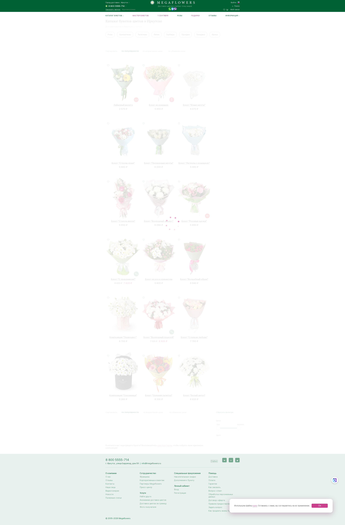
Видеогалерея (112, 470)
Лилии (156, 34)
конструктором (164, 424)
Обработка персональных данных (220, 474)
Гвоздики (200, 34)
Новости (109, 473)
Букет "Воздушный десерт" (158, 219)
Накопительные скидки (185, 455)
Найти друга (145, 475)
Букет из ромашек (158, 103)
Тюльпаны (142, 34)
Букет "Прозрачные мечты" (158, 161)
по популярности (130, 50)
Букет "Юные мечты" (194, 103)
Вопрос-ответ (215, 470)
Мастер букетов (141, 15)
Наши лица (110, 466)
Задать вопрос (215, 486)
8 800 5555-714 (117, 438)
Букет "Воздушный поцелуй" (159, 336)
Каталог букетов (114, 15)
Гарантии (212, 463)
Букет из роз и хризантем (158, 277)
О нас (108, 455)
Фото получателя (148, 486)
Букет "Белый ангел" (194, 394)
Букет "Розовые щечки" (194, 219)
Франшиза (144, 455)
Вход (176, 468)
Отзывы (212, 15)
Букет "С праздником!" (123, 277)
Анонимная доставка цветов (153, 479)
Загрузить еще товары (158, 413)
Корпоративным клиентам (152, 459)
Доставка (213, 455)
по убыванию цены (177, 50)
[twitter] (237, 439)
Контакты (110, 463)
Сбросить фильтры (224, 50)
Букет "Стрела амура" (123, 219)
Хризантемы (125, 34)
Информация (231, 15)
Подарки (195, 15)
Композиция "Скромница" (123, 394)
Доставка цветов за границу (153, 482)
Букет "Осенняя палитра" (158, 394)
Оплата (211, 459)
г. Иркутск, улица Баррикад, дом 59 (122, 442)
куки (255, 505)
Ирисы (215, 34)
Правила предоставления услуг (223, 483)
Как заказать (214, 466)
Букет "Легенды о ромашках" (194, 161)
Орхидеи (185, 34)
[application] (214, 439)
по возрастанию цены (153, 50)
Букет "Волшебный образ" (194, 277)
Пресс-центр (146, 466)
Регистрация (180, 472)
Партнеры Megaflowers (151, 463)
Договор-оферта (216, 479)
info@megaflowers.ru (151, 442)
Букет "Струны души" (123, 161)
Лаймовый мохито (123, 103)
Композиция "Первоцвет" (123, 336)
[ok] (231, 439)
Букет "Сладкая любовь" (194, 336)
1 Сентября (163, 15)
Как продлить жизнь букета (221, 490)
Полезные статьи (114, 477)
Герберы (170, 34)
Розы (179, 15)
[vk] (224, 439)
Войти (233, 2)
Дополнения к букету (184, 459)
